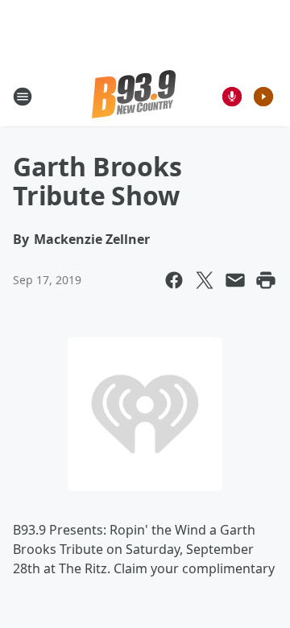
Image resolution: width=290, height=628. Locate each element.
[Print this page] (266, 280)
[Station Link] (134, 96)
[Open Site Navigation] (22, 96)
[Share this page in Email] (235, 280)
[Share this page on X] (204, 280)
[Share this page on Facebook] (174, 280)
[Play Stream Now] (263, 96)
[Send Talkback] (232, 96)
